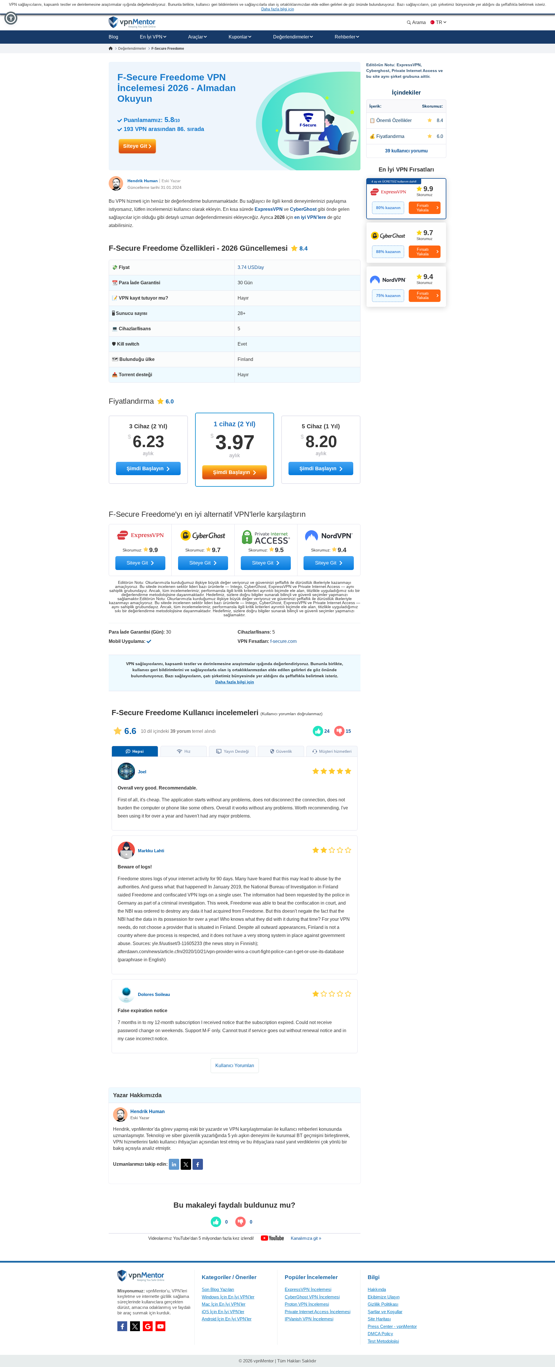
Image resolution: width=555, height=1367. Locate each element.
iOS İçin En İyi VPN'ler (223, 1311)
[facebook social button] (122, 1326)
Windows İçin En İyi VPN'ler (228, 1296)
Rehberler (345, 36)
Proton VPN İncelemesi (307, 1304)
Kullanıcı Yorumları (234, 1065)
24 (326, 731)
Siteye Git (136, 146)
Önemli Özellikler (394, 120)
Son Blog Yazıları (218, 1289)
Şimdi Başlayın (232, 472)
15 (348, 731)
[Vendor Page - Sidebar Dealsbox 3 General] (406, 287)
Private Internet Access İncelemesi (317, 1311)
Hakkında (377, 1289)
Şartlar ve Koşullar (385, 1311)
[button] (11, 18)
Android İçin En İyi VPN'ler (226, 1318)
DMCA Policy (380, 1333)
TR (439, 22)
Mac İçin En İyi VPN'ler (223, 1304)
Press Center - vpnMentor (392, 1326)
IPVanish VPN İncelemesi (309, 1318)
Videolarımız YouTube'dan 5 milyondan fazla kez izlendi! (201, 1238)
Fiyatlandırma (390, 136)
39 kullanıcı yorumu (406, 150)
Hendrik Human (142, 180)
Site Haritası (379, 1318)
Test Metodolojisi (383, 1341)
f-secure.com (283, 641)
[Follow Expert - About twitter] (186, 1164)
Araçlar (195, 36)
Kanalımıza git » (306, 1238)
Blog (113, 36)
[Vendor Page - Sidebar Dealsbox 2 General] (406, 243)
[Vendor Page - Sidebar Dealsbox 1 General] (406, 199)
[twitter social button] (135, 1326)
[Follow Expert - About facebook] (198, 1164)
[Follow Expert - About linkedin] (174, 1164)
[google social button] (148, 1326)
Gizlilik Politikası (383, 1304)
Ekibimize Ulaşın (383, 1296)
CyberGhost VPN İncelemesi (312, 1296)
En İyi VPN (151, 36)
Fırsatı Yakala (423, 207)
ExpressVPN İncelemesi (308, 1289)
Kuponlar (238, 36)
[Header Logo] (132, 22)
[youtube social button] (160, 1326)
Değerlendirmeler (291, 36)
